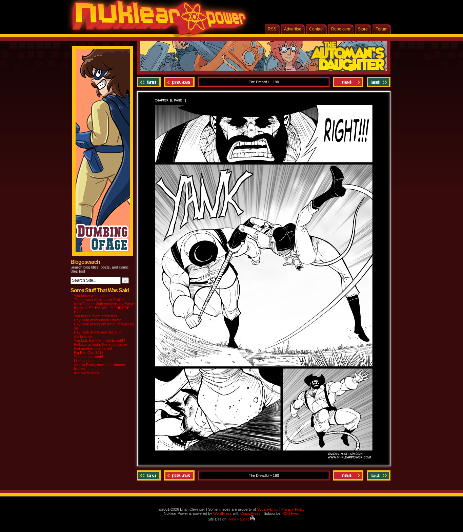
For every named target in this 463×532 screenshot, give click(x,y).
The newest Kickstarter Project (99, 300)
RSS (272, 29)
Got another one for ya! (93, 348)
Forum (381, 29)
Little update (84, 361)
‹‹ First (149, 82)
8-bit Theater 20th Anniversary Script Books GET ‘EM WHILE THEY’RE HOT (104, 308)
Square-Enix (267, 509)
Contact (316, 29)
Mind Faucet (239, 519)
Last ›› (377, 82)
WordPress (222, 513)
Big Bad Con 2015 (88, 352)
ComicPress (250, 513)
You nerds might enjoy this (95, 316)
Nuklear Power (157, 20)
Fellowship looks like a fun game (100, 344)
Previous (179, 82)
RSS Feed (290, 513)
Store (363, 29)
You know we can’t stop (93, 296)
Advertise (292, 29)
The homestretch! (88, 357)
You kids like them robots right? (99, 340)
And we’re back (86, 373)
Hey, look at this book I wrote (97, 320)
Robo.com (340, 29)
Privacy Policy (293, 509)
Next (348, 82)
